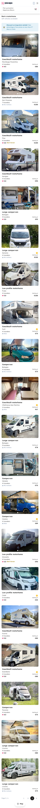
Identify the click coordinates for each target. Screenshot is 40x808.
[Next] (36, 45)
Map (21, 804)
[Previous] (4, 45)
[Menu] (35, 3)
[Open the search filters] (35, 9)
